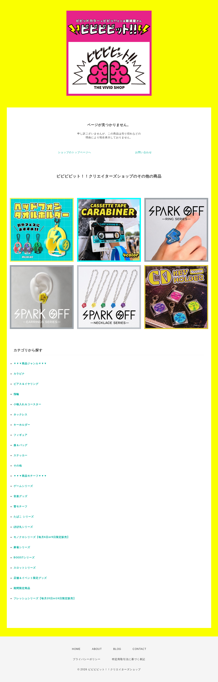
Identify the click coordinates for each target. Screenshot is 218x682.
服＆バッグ (20, 445)
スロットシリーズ (25, 567)
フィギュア (20, 434)
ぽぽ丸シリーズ (23, 526)
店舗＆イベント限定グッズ (30, 577)
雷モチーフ (20, 506)
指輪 (16, 394)
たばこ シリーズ (24, 516)
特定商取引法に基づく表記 (128, 659)
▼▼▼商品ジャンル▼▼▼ (30, 363)
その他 (18, 465)
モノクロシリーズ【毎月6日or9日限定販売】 (42, 537)
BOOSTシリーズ (24, 557)
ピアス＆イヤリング (26, 383)
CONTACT (139, 649)
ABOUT (97, 649)
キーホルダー (22, 424)
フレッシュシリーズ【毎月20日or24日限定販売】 (45, 598)
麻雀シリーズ (22, 547)
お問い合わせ (143, 152)
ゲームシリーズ (23, 486)
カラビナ (19, 373)
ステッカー (20, 455)
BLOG (117, 649)
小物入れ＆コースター (27, 404)
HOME (76, 649)
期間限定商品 (22, 588)
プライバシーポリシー (86, 659)
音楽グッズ (20, 496)
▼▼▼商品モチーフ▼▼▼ (30, 475)
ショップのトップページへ (74, 152)
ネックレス (20, 414)
